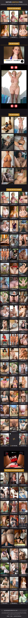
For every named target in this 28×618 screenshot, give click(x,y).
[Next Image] (16, 67)
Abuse (8, 616)
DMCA (11, 616)
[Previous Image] (12, 67)
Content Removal (17, 616)
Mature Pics (14, 2)
